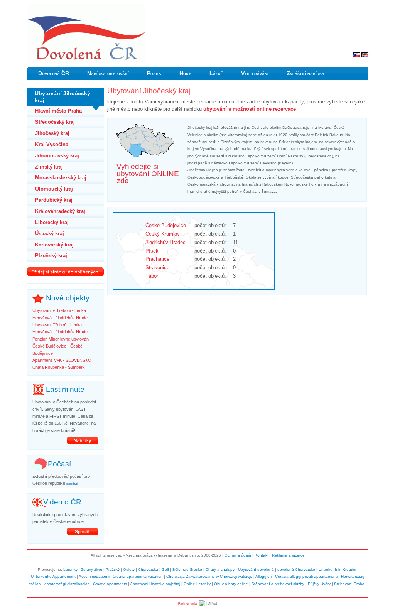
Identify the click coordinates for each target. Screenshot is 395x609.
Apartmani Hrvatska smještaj (155, 584)
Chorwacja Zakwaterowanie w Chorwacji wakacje (209, 576)
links (194, 604)
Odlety (129, 569)
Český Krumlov (162, 234)
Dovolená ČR (53, 73)
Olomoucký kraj (54, 189)
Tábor (151, 276)
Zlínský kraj (49, 167)
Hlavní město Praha (58, 111)
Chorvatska (148, 569)
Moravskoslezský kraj (60, 178)
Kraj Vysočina (51, 144)
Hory (185, 73)
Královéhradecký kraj (60, 211)
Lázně (216, 73)
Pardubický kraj (54, 200)
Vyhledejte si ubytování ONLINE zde (147, 173)
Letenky (70, 569)
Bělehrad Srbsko (187, 569)
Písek (152, 251)
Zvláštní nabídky (305, 73)
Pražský (113, 569)
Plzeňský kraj (51, 255)
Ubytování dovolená (256, 569)
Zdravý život (91, 569)
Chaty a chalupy (220, 569)
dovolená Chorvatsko (296, 569)
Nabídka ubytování (108, 73)
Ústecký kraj (49, 233)
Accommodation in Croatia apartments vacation (121, 576)
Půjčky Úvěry (319, 584)
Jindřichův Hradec (165, 242)
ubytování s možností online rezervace (249, 109)
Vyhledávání (254, 73)
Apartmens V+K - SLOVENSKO (61, 360)
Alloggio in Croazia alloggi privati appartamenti (296, 576)
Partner (183, 604)
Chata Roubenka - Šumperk (58, 367)
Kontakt (261, 555)
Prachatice (157, 259)
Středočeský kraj (55, 122)
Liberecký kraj (52, 222)
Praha (154, 73)
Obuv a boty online (231, 584)
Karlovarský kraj (54, 245)
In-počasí (72, 483)
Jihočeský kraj (52, 133)
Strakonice (157, 267)
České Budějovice (165, 225)
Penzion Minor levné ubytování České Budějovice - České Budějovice (61, 346)
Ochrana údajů (238, 555)
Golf (165, 569)
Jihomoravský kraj (57, 156)
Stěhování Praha (349, 584)
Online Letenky (197, 584)
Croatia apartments (110, 584)
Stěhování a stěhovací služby (278, 584)
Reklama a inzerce (288, 555)
